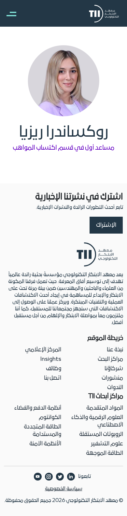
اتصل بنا (52, 378)
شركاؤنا (114, 369)
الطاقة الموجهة (104, 453)
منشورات (112, 378)
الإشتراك (106, 225)
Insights (50, 359)
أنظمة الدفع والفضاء (37, 408)
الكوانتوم (50, 417)
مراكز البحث (110, 359)
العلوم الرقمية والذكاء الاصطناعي (97, 421)
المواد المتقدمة (104, 408)
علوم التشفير (107, 444)
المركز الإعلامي (43, 350)
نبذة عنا (115, 350)
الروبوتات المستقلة (101, 434)
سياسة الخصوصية (63, 489)
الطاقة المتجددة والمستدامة (42, 430)
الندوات (115, 387)
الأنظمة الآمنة (45, 444)
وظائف (53, 369)
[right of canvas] (8, 14)
